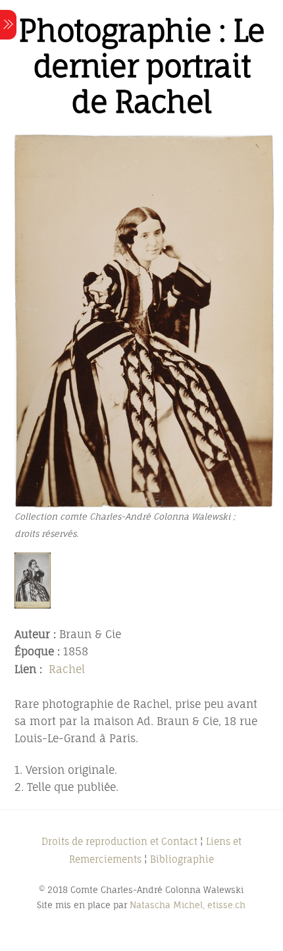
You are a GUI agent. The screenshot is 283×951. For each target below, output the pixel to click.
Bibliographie (182, 859)
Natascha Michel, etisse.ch (187, 905)
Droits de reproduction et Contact (119, 841)
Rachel (67, 669)
